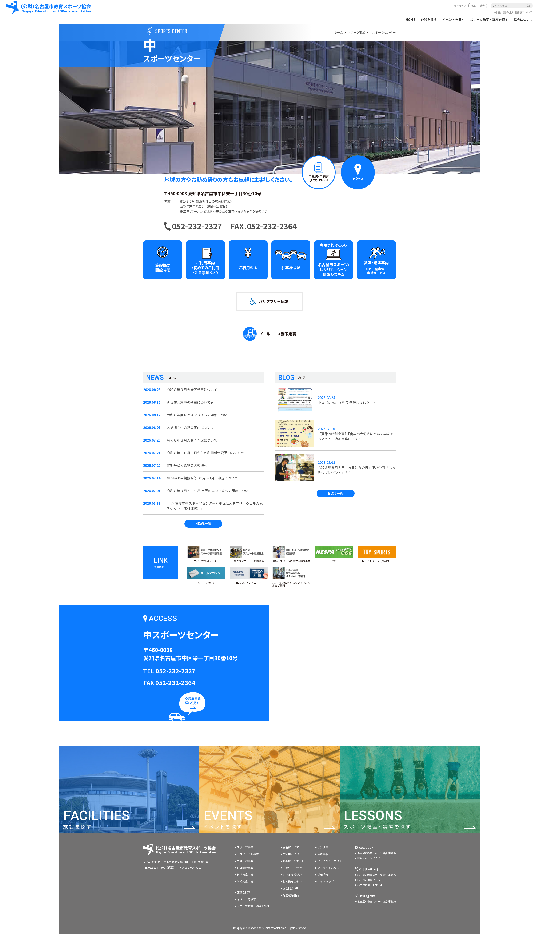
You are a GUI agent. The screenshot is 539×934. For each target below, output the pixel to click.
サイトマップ (325, 881)
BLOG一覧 (335, 493)
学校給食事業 (245, 881)
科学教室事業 (245, 875)
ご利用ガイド (291, 854)
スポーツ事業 (356, 32)
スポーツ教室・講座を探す (489, 19)
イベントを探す (453, 19)
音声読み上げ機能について (515, 12)
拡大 (482, 5)
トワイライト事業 (248, 854)
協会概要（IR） (292, 888)
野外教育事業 (245, 868)
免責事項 (322, 854)
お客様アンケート (293, 861)
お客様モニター (292, 881)
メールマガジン (292, 875)
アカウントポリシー (329, 868)
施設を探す (429, 19)
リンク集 (322, 847)
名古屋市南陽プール (368, 880)
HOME (410, 19)
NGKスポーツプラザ (368, 858)
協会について (523, 19)
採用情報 (322, 875)
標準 (473, 5)
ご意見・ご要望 (292, 868)
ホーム (338, 32)
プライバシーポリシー (331, 861)
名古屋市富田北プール (370, 885)
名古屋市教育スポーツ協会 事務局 (376, 853)
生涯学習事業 (245, 861)
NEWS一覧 (203, 523)
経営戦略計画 (291, 895)
